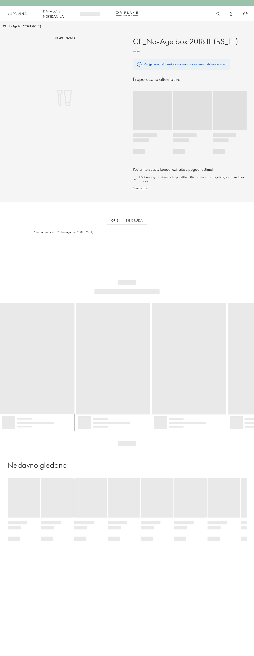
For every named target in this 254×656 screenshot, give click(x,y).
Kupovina (17, 14)
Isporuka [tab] (134, 220)
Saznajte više (140, 188)
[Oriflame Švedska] (127, 13)
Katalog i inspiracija (53, 14)
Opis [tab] (115, 220)
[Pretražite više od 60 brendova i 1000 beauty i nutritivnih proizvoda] (218, 14)
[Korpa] (245, 14)
